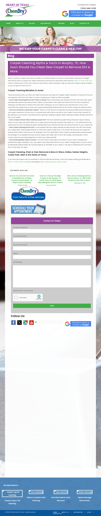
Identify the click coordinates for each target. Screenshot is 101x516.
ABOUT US (65, 512)
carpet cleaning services (48, 162)
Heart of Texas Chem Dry (16, 162)
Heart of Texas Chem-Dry (83, 81)
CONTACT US (57, 514)
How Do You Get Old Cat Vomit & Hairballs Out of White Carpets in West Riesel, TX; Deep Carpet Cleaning (21, 179)
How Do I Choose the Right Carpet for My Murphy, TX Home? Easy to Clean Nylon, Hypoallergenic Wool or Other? (50, 179)
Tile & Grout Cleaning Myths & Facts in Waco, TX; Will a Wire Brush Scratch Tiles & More (79, 178)
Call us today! (62, 162)
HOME (55, 512)
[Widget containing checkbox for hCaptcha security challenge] (28, 297)
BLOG (89, 512)
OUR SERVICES (78, 512)
